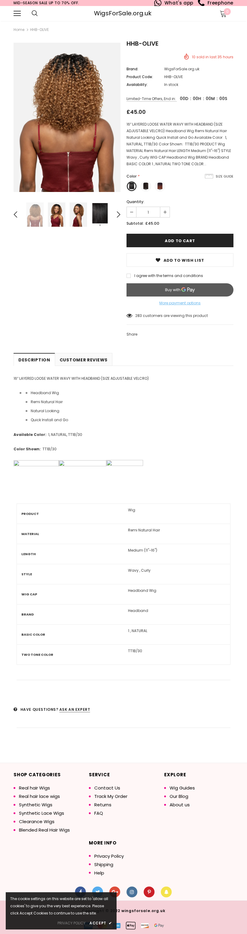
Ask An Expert (74, 709)
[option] (67, 117)
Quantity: (135, 201)
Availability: (137, 84)
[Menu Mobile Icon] (17, 13)
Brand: (132, 68)
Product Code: (140, 76)
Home (19, 29)
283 (138, 315)
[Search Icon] (35, 14)
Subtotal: (135, 223)
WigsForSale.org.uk (123, 13)
